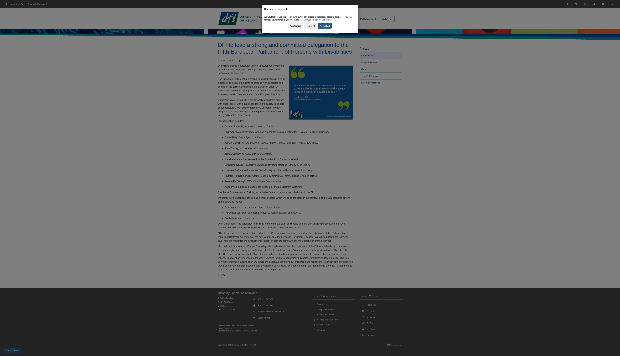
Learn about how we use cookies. (318, 20)
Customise (295, 26)
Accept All (325, 26)
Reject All (310, 26)
